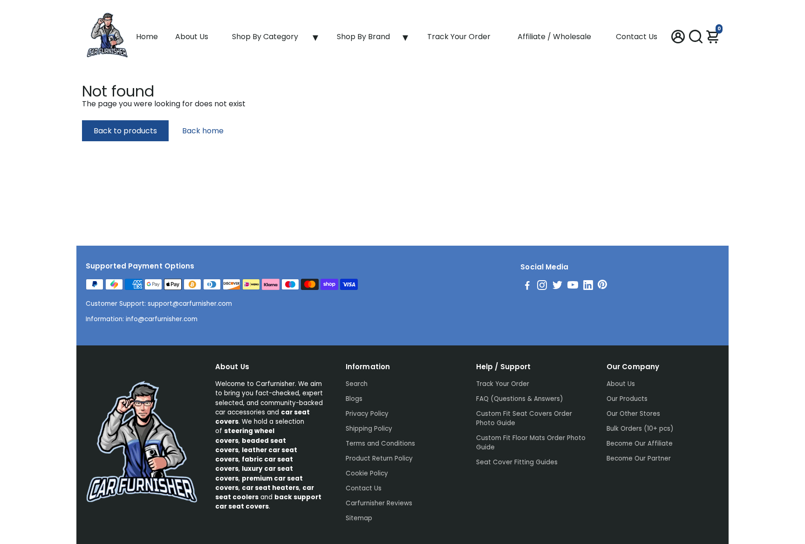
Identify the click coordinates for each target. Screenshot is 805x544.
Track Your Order (459, 36)
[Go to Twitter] (557, 286)
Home (147, 36)
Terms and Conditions (380, 443)
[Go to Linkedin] (588, 286)
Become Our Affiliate (640, 443)
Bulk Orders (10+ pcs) (640, 428)
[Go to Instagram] (542, 286)
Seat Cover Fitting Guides (517, 462)
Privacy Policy (367, 413)
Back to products (125, 130)
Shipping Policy (369, 428)
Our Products (627, 398)
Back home (203, 130)
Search (357, 383)
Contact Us (636, 36)
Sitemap (359, 518)
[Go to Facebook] (527, 286)
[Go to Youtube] (573, 286)
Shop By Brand (363, 36)
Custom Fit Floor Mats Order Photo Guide (531, 443)
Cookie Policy (367, 473)
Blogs (354, 398)
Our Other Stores (633, 413)
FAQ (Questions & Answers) (519, 398)
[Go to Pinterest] (602, 286)
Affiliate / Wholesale (554, 36)
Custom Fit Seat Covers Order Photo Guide (524, 418)
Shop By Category (265, 36)
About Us (191, 36)
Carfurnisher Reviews (379, 503)
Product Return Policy (379, 458)
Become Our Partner (639, 458)
